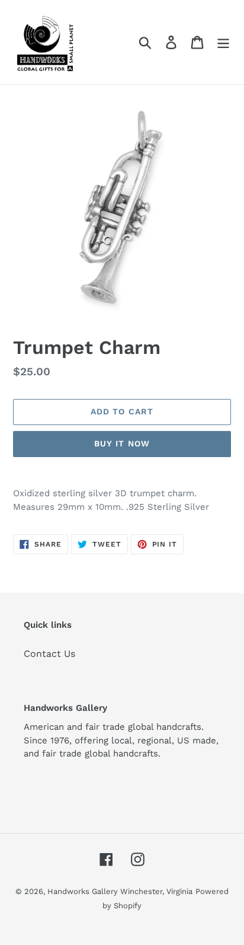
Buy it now (122, 443)
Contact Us (49, 653)
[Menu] (223, 42)
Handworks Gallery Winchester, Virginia (119, 891)
